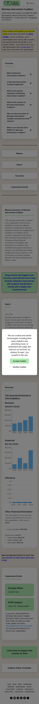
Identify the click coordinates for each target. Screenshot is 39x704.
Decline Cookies (19, 367)
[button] (19, 352)
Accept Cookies (19, 361)
